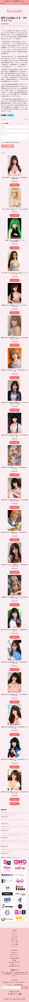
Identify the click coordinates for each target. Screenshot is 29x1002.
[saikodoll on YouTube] (20, 994)
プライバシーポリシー (14, 956)
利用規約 (14, 960)
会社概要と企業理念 (14, 958)
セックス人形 (14, 936)
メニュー (5, 3)
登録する (24, 987)
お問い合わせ (14, 952)
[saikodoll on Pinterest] (14, 994)
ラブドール (14, 932)
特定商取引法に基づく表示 (14, 966)
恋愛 (10, 25)
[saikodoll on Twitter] (9, 994)
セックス (12, 23)
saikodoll (14, 999)
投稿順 (4, 119)
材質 (14, 25)
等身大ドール (14, 938)
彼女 (2, 25)
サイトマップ (14, 946)
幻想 (25, 23)
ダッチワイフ (14, 934)
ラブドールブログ (14, 940)
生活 (18, 25)
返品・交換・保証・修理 (14, 962)
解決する (23, 25)
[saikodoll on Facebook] (11, 994)
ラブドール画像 (14, 942)
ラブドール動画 (14, 944)
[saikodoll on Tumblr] (17, 994)
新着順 (25, 119)
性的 (6, 25)
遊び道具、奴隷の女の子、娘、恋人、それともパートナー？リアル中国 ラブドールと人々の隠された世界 (14, 842)
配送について (14, 964)
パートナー (19, 23)
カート (26, 3)
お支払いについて (14, 954)
